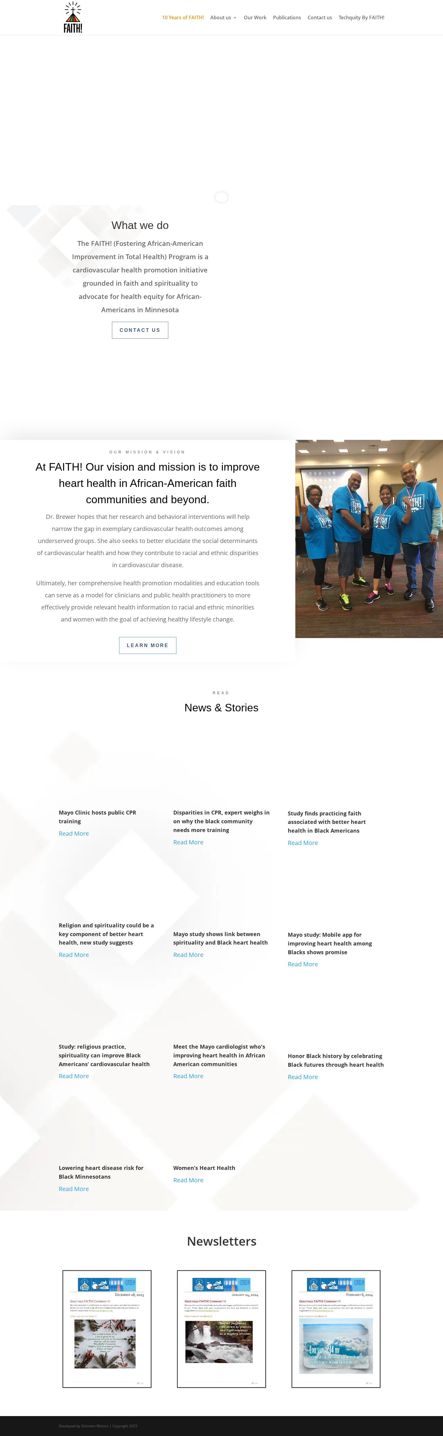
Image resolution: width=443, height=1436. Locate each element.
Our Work (255, 18)
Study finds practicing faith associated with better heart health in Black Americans (327, 822)
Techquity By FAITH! (361, 18)
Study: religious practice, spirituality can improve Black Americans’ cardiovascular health (104, 1055)
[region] (221, 114)
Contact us (320, 18)
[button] (9, 114)
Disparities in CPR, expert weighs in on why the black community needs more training (221, 821)
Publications (287, 18)
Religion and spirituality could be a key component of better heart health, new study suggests (106, 934)
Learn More (303, 395)
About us (220, 18)
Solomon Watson (94, 1425)
